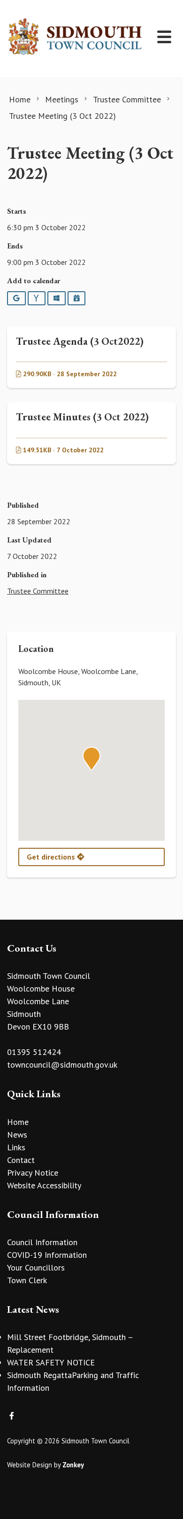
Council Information (42, 1242)
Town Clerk (27, 1280)
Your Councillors (36, 1267)
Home (18, 1121)
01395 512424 (34, 1051)
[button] (91, 758)
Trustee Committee (38, 591)
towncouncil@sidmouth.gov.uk (62, 1064)
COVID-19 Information (47, 1254)
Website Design (29, 1464)
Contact (21, 1160)
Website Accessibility (44, 1185)
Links (16, 1147)
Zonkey (73, 1464)
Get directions (52, 856)
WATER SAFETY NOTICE (51, 1362)
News (17, 1134)
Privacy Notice (32, 1172)
